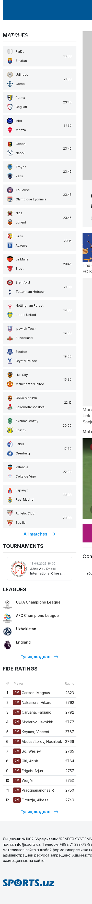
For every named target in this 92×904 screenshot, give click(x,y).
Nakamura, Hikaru (33, 702)
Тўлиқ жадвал (35, 656)
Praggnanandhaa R (34, 790)
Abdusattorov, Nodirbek (38, 741)
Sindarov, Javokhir (34, 722)
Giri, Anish (26, 761)
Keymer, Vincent (32, 732)
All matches (35, 534)
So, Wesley (28, 751)
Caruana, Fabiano (33, 712)
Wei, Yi (24, 780)
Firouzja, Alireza (32, 800)
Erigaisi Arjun (29, 771)
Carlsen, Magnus (32, 693)
